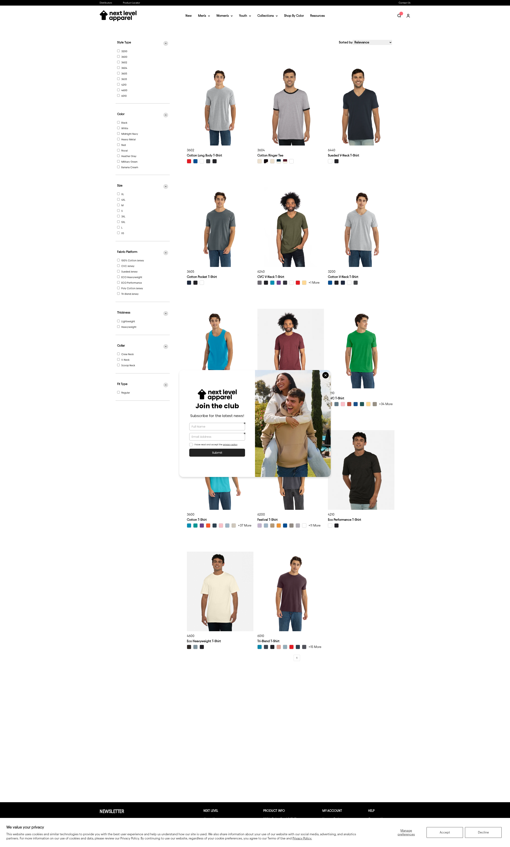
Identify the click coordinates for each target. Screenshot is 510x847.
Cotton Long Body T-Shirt (204, 155)
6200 (261, 514)
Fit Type (122, 384)
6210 (331, 393)
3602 (124, 62)
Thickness (123, 312)
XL (122, 194)
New (188, 16)
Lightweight (128, 321)
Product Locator (131, 2)
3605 (124, 73)
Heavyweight (128, 326)
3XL (123, 216)
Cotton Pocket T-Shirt (202, 276)
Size (120, 185)
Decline (483, 832)
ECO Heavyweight (131, 277)
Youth (243, 16)
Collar (121, 345)
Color (121, 114)
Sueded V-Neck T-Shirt (343, 155)
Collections (265, 16)
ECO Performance (131, 282)
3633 (124, 79)
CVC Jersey (127, 266)
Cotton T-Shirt (197, 519)
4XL (123, 199)
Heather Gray (128, 156)
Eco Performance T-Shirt (344, 519)
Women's (222, 16)
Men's (202, 16)
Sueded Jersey (129, 271)
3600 (124, 56)
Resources (317, 16)
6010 (124, 95)
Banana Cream (129, 167)
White (124, 128)
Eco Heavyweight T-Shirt (204, 641)
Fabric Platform (127, 251)
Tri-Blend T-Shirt (268, 641)
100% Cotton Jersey (132, 260)
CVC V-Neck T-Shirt (270, 276)
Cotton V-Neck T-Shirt (343, 276)
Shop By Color (294, 16)
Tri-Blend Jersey (130, 293)
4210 (124, 84)
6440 (331, 150)
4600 (124, 90)
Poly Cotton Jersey (132, 288)
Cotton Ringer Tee (270, 155)
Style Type (124, 42)
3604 (124, 67)
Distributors (106, 2)
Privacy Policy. (302, 838)
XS (122, 233)
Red (123, 145)
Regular (125, 392)
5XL (123, 222)
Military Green (129, 161)
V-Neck (125, 359)
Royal (124, 150)
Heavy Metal (128, 139)
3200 (124, 51)
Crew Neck (127, 354)
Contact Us (404, 2)
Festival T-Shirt (267, 519)
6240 (261, 271)
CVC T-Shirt (336, 398)
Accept (445, 832)
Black (124, 122)
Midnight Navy (129, 133)
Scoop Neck (128, 365)
